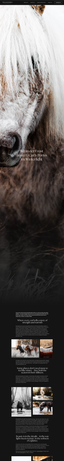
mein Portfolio (39, 451)
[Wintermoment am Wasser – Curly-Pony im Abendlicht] (43, 387)
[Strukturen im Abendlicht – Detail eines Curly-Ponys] (43, 456)
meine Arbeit (22, 452)
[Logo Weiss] (7, 1)
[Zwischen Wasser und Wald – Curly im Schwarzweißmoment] (21, 387)
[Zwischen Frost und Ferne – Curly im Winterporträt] (21, 456)
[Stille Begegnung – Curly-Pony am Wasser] (43, 402)
